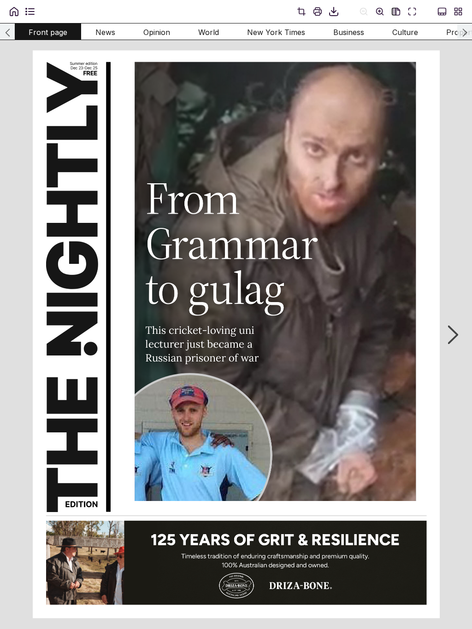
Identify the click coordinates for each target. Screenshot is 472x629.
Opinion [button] (156, 32)
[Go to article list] (30, 11)
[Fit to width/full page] (396, 11)
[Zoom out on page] (363, 11)
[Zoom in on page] (379, 11)
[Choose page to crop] (301, 11)
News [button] (105, 32)
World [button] (208, 32)
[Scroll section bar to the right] (464, 31)
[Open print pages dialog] (317, 11)
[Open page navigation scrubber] (442, 11)
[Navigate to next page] (448, 335)
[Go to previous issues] (13, 11)
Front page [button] (48, 32)
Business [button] (348, 32)
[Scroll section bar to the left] (7, 31)
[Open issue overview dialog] (458, 11)
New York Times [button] (276, 32)
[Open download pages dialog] (333, 11)
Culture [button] (405, 32)
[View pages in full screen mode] (412, 11)
